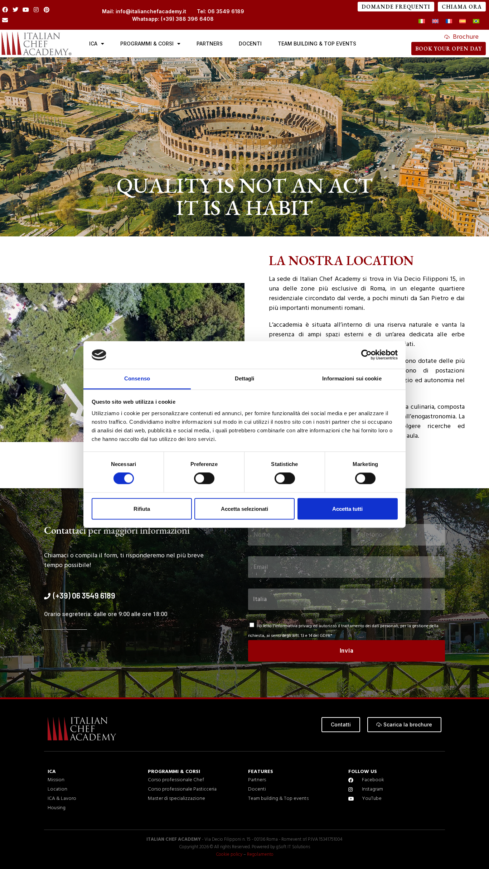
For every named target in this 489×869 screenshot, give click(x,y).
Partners (210, 43)
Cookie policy (229, 854)
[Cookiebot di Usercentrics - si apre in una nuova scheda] (366, 355)
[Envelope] (5, 20)
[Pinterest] (46, 10)
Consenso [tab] (137, 378)
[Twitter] (15, 10)
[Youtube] (26, 10)
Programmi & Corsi (147, 43)
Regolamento (260, 854)
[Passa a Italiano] (422, 21)
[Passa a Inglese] (435, 21)
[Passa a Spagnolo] (462, 21)
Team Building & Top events (317, 43)
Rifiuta (142, 509)
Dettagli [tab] (245, 378)
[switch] (204, 478)
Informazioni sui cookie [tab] (351, 378)
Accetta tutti (347, 509)
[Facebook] (5, 10)
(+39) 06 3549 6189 (84, 595)
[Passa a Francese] (449, 21)
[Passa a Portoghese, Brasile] (476, 21)
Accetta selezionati (244, 509)
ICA (93, 43)
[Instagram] (36, 10)
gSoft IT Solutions (293, 847)
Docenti (250, 43)
